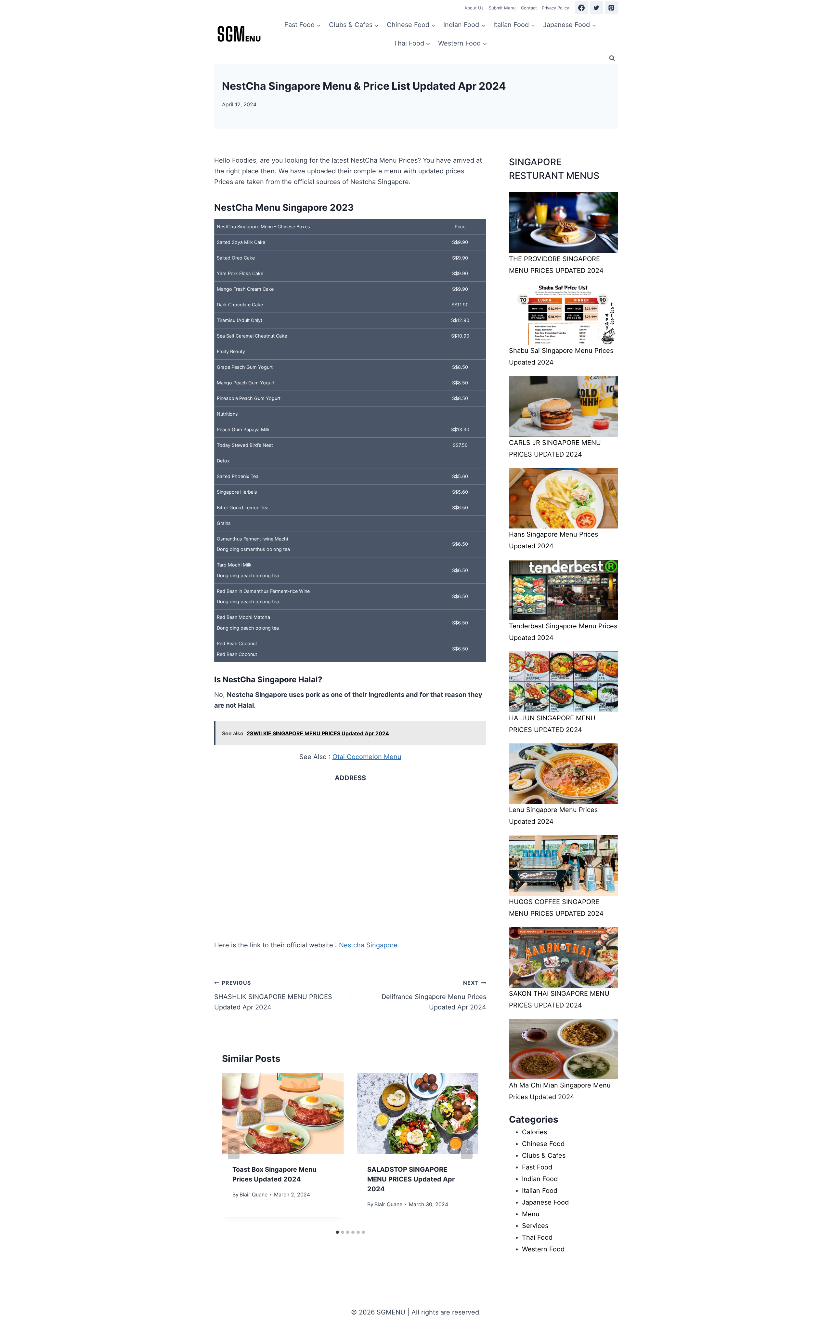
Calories (534, 1132)
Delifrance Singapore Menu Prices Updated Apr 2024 (434, 995)
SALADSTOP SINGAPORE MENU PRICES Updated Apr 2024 (411, 1179)
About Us (474, 7)
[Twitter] (596, 7)
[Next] (467, 1150)
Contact (529, 7)
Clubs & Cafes (544, 1155)
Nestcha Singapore (368, 945)
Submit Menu (502, 7)
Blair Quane (253, 1194)
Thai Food (537, 1237)
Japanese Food (545, 1202)
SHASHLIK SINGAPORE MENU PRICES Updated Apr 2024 (273, 995)
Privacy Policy (555, 7)
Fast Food (537, 1167)
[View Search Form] (612, 58)
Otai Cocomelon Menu (366, 757)
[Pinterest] (611, 7)
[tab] (337, 1232)
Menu (531, 1214)
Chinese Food (543, 1144)
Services (535, 1226)
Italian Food (539, 1190)
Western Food (543, 1249)
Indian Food (540, 1179)
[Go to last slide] (234, 1150)
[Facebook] (581, 7)
